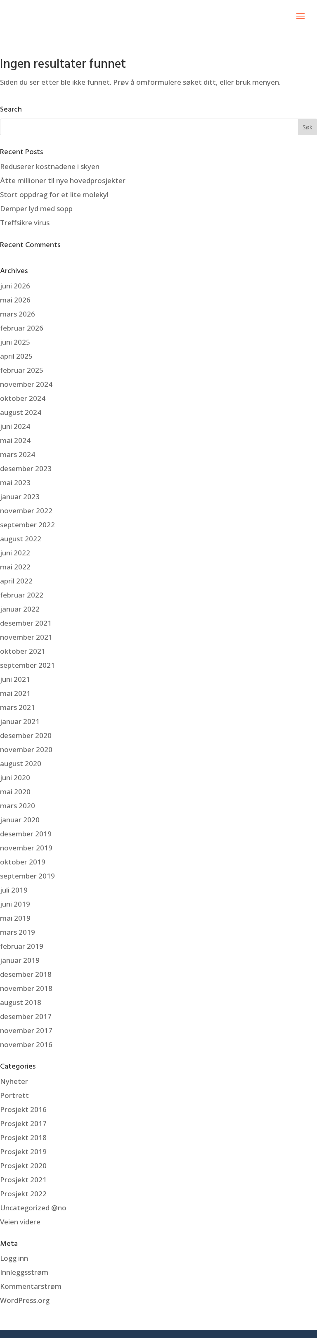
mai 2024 (15, 440)
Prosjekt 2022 (23, 1193)
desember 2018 (26, 974)
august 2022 (20, 538)
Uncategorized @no (33, 1207)
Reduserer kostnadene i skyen (49, 166)
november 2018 (26, 988)
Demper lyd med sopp (36, 208)
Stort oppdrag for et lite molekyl (54, 194)
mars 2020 (17, 805)
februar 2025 (21, 370)
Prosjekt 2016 (23, 1109)
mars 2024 (17, 454)
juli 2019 (14, 890)
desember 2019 (26, 833)
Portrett (14, 1095)
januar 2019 (20, 960)
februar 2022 (21, 595)
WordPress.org (25, 1300)
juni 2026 (15, 285)
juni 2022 (15, 552)
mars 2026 (17, 314)
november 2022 (26, 510)
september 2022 (27, 524)
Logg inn (14, 1258)
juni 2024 (15, 426)
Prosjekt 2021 (23, 1179)
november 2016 (26, 1044)
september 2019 (27, 876)
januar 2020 (20, 819)
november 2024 (26, 384)
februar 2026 (21, 328)
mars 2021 (17, 707)
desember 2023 (26, 468)
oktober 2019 (22, 862)
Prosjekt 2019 (23, 1151)
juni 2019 (15, 904)
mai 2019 (15, 918)
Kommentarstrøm (31, 1286)
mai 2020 (15, 791)
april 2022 (16, 581)
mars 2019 (17, 932)
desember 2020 (26, 735)
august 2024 (20, 412)
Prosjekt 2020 (23, 1165)
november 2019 (26, 847)
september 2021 (27, 665)
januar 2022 (20, 609)
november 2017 (26, 1030)
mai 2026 (15, 300)
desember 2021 (26, 623)
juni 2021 (15, 679)
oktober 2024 (22, 398)
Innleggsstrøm (24, 1272)
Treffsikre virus (25, 222)
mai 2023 (15, 482)
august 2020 (20, 763)
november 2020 (26, 749)
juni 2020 (15, 777)
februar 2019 (21, 946)
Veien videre (20, 1221)
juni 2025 (15, 342)
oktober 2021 (22, 651)
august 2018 (20, 1002)
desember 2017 (26, 1016)
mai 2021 (15, 693)
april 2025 (16, 356)
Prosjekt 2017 (23, 1123)
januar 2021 (20, 721)
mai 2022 (15, 566)
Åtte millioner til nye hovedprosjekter (62, 180)
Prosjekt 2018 (23, 1137)
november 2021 (26, 637)
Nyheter (14, 1081)
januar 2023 (20, 496)
